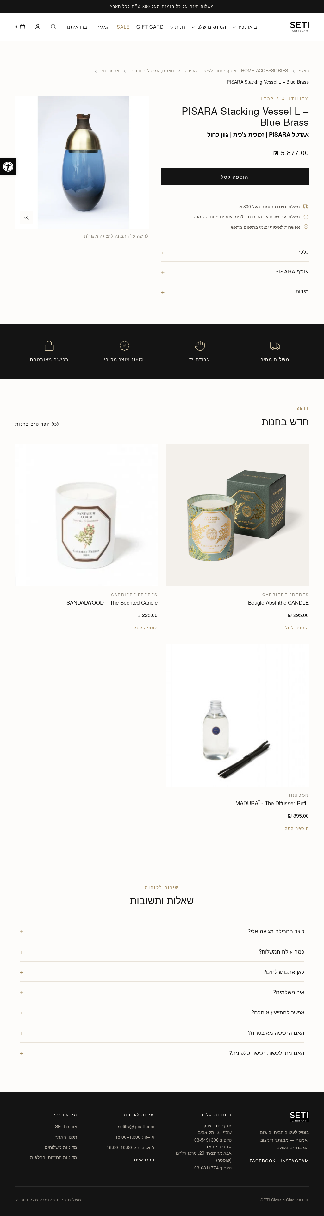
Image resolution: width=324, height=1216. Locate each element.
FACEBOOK (263, 1161)
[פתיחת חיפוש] (53, 27)
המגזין (103, 26)
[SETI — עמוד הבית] (299, 27)
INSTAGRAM (295, 1161)
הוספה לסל (235, 176)
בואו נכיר (247, 26)
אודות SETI (66, 1126)
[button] (8, 166)
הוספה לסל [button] (297, 628)
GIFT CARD (150, 26)
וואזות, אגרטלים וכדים (152, 70)
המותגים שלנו (211, 26)
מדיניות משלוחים (61, 1147)
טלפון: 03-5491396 (213, 1139)
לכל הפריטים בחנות (37, 424)
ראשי (304, 70)
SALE (123, 26)
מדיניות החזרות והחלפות (53, 1157)
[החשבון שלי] (37, 27)
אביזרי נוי (111, 70)
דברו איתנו (78, 26)
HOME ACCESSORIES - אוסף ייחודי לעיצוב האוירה (236, 70)
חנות (180, 26)
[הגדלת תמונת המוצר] (82, 162)
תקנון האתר (66, 1137)
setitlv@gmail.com (136, 1126)
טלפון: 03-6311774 (213, 1167)
